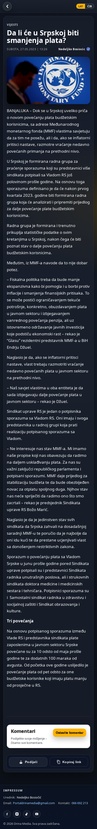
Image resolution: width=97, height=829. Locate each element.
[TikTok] (27, 814)
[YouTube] (36, 814)
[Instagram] (17, 814)
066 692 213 (80, 803)
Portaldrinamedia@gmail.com (34, 803)
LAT (80, 6)
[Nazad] (7, 6)
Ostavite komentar (69, 732)
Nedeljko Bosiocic (71, 49)
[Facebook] (7, 814)
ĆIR (89, 6)
